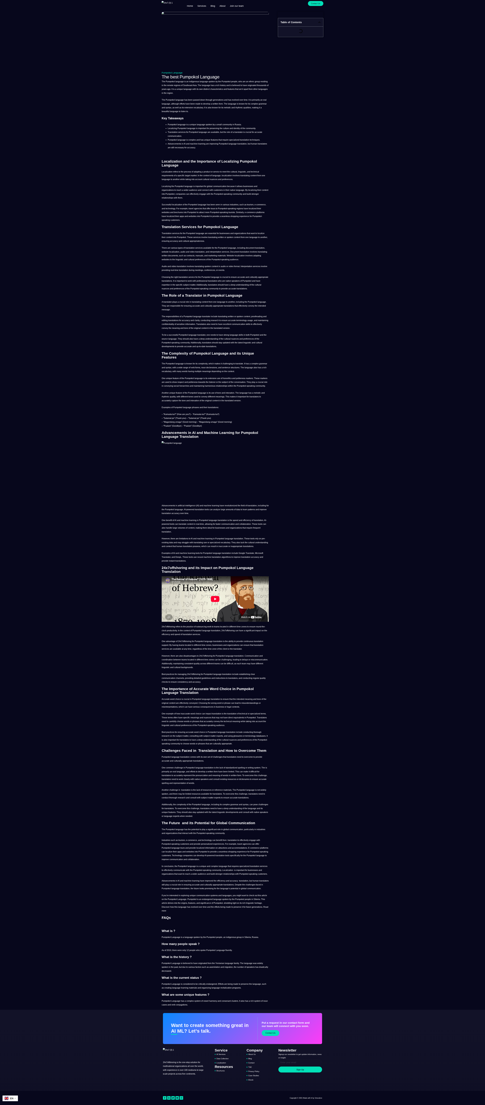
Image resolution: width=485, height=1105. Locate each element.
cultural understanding (258, 542)
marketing (212, 256)
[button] (319, 22)
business (220, 707)
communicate (179, 870)
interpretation (215, 252)
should (221, 285)
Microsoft (259, 553)
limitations (183, 539)
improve (263, 509)
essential (212, 233)
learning (215, 505)
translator (238, 132)
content (253, 175)
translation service (187, 277)
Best (164, 674)
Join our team (237, 6)
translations (167, 281)
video (192, 252)
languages (263, 89)
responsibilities (172, 316)
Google (242, 553)
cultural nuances (210, 179)
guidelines (206, 678)
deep (233, 285)
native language (237, 190)
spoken (212, 81)
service (216, 172)
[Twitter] (173, 1098)
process (187, 172)
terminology (241, 320)
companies (180, 194)
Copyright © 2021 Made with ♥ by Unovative (306, 1098)
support (165, 645)
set (240, 89)
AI (185, 144)
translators (262, 144)
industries (234, 205)
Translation (173, 132)
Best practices (168, 732)
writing (251, 768)
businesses (248, 186)
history (223, 85)
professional (202, 281)
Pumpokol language (172, 72)
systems (214, 895)
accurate (258, 132)
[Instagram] (181, 1098)
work (190, 281)
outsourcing (201, 627)
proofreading (257, 316)
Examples (166, 407)
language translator (201, 316)
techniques (255, 140)
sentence (226, 367)
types (180, 248)
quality (173, 397)
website (165, 252)
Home (190, 6)
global (209, 186)
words (184, 371)
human (254, 144)
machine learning (197, 144)
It (172, 89)
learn (245, 509)
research (215, 320)
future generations (254, 907)
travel (191, 208)
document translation (255, 248)
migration (228, 967)
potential (195, 829)
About (222, 6)
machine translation (212, 557)
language (204, 81)
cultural (234, 172)
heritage (258, 903)
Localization (167, 172)
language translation (237, 144)
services (182, 132)
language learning (180, 988)
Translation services (171, 233)
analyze (216, 509)
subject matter (189, 285)
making (255, 108)
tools (207, 509)
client (225, 649)
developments (168, 346)
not (221, 718)
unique (180, 89)
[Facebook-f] (164, 1098)
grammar (263, 104)
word (172, 699)
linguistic (242, 172)
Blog (213, 6)
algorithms (226, 557)
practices (170, 674)
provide (215, 216)
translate (239, 364)
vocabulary (198, 108)
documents (173, 256)
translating (245, 175)
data (238, 509)
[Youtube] (177, 1098)
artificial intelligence (187, 505)
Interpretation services (250, 266)
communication (174, 136)
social (176, 386)
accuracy (191, 147)
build (249, 194)
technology (170, 208)
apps (182, 216)
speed (235, 520)
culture (226, 128)
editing (165, 320)
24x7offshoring (168, 627)
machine (207, 505)
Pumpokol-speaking (223, 194)
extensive (188, 108)
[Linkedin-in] (169, 1098)
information (190, 324)
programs (236, 988)
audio (182, 252)
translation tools (222, 855)
